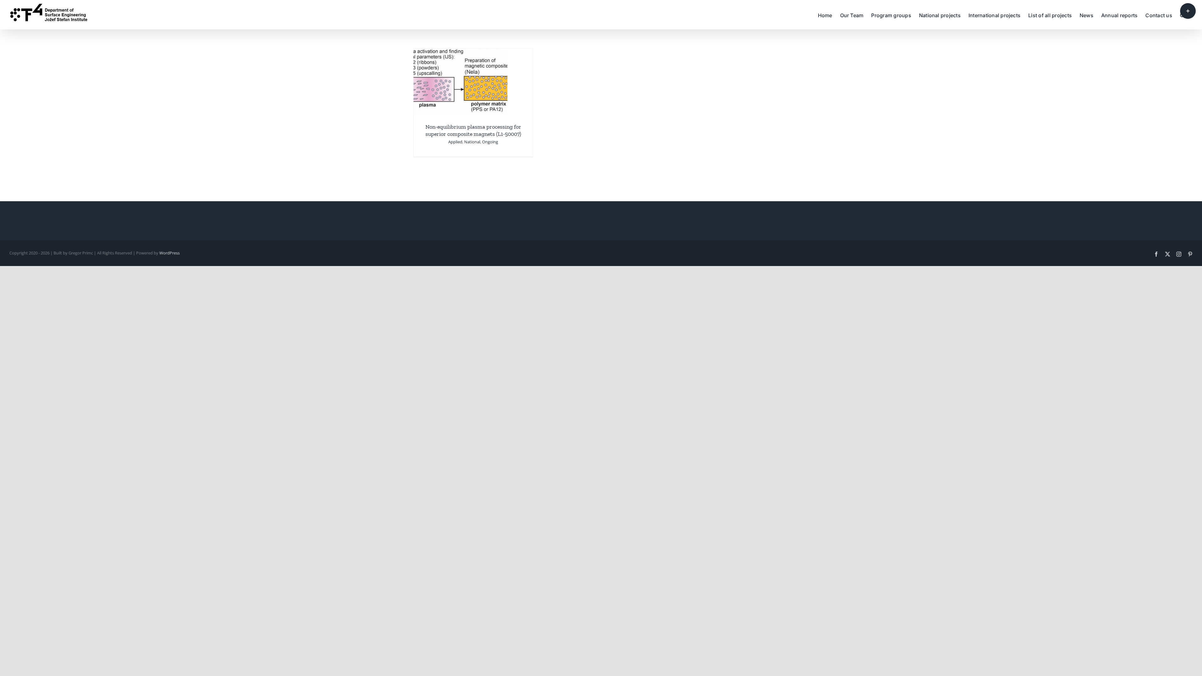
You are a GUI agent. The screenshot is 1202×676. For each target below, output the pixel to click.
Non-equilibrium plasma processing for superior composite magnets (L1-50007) (473, 130)
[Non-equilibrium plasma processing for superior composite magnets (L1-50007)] (460, 52)
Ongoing (490, 142)
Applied (455, 142)
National (472, 142)
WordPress (169, 253)
